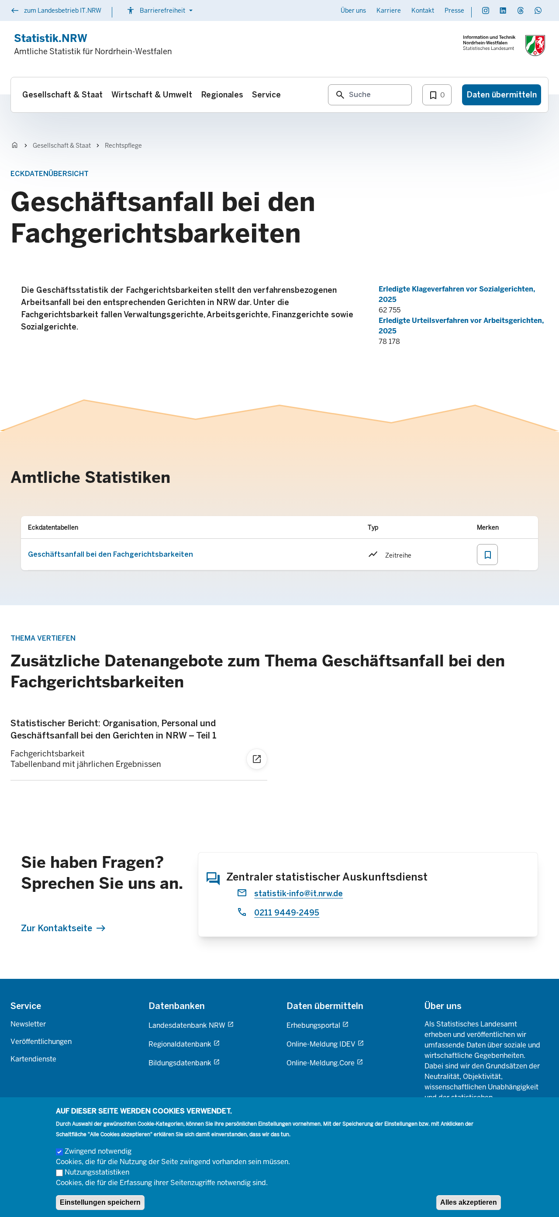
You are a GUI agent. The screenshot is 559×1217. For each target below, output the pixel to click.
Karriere (388, 10)
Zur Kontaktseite (56, 928)
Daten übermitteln (324, 1006)
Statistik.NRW (50, 38)
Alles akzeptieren (468, 1202)
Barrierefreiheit (160, 10)
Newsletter (28, 1024)
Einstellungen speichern (100, 1202)
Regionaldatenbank (179, 1044)
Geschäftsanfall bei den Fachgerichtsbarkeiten (110, 554)
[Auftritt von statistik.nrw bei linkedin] (503, 10)
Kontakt (422, 10)
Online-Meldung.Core (320, 1063)
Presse (454, 10)
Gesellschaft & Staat (62, 145)
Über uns (353, 10)
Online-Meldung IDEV (320, 1044)
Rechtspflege (123, 145)
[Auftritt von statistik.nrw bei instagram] (485, 10)
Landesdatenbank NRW (186, 1025)
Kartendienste (33, 1059)
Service (25, 1006)
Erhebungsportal (313, 1025)
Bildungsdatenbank (179, 1063)
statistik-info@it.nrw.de (298, 893)
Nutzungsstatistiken (97, 1172)
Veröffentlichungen (41, 1041)
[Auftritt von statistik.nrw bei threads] (520, 10)
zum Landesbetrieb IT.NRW (55, 11)
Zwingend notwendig (98, 1151)
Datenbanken (176, 1006)
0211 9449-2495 (286, 913)
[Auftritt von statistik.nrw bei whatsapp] (538, 10)
